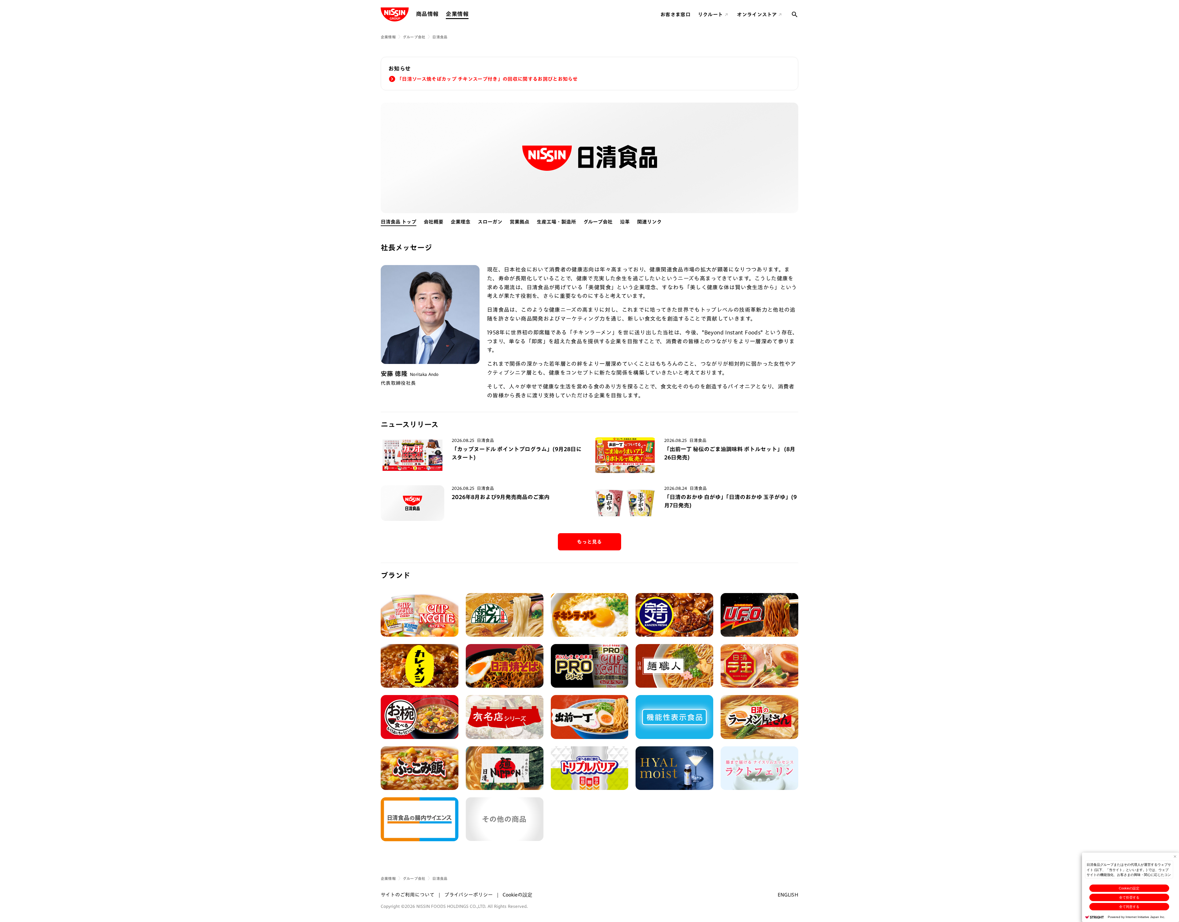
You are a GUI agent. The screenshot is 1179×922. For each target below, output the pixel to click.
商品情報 (427, 14)
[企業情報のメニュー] (470, 14)
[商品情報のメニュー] (440, 14)
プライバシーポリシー (468, 894)
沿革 (625, 221)
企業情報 (457, 14)
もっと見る (589, 541)
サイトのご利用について (407, 894)
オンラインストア (757, 14)
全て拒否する (1129, 897)
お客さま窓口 (675, 14)
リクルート (710, 14)
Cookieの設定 (1129, 888)
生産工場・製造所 (556, 221)
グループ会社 (414, 37)
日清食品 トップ (398, 221)
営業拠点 (519, 221)
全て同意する (1129, 906)
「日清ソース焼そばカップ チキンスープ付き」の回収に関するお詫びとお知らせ (487, 78)
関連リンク (649, 221)
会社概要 (433, 221)
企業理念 (460, 221)
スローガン (490, 221)
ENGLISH (788, 894)
